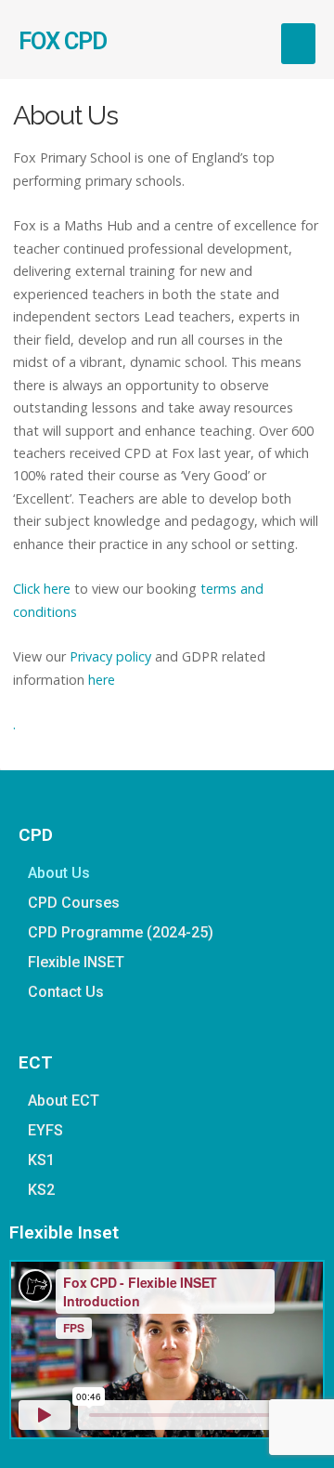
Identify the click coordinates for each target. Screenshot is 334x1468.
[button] (298, 43)
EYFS (45, 1130)
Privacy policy (110, 656)
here (101, 679)
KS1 (41, 1160)
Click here (42, 588)
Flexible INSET (76, 962)
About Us (59, 873)
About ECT (63, 1100)
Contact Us (66, 992)
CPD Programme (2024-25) (120, 932)
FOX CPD (63, 41)
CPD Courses (74, 902)
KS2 (41, 1190)
